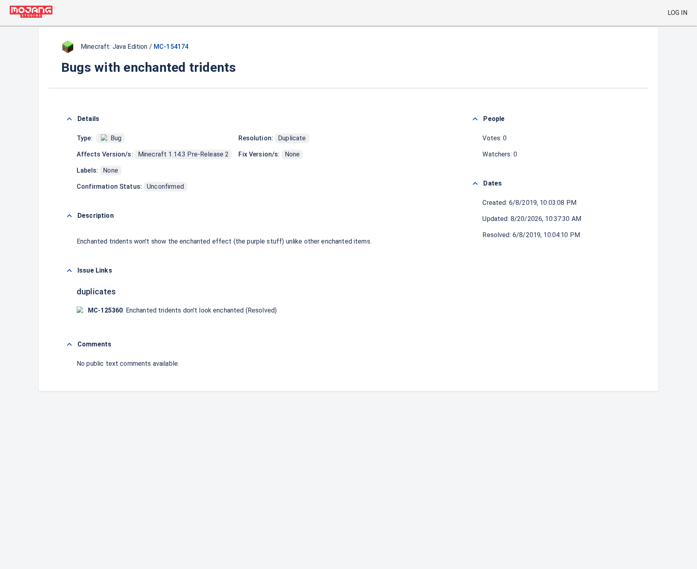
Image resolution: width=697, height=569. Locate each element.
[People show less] (475, 119)
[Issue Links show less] (69, 271)
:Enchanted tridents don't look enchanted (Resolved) (182, 310)
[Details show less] (69, 119)
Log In (677, 13)
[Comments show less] (69, 344)
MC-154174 (171, 46)
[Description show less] (69, 216)
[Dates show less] (475, 183)
